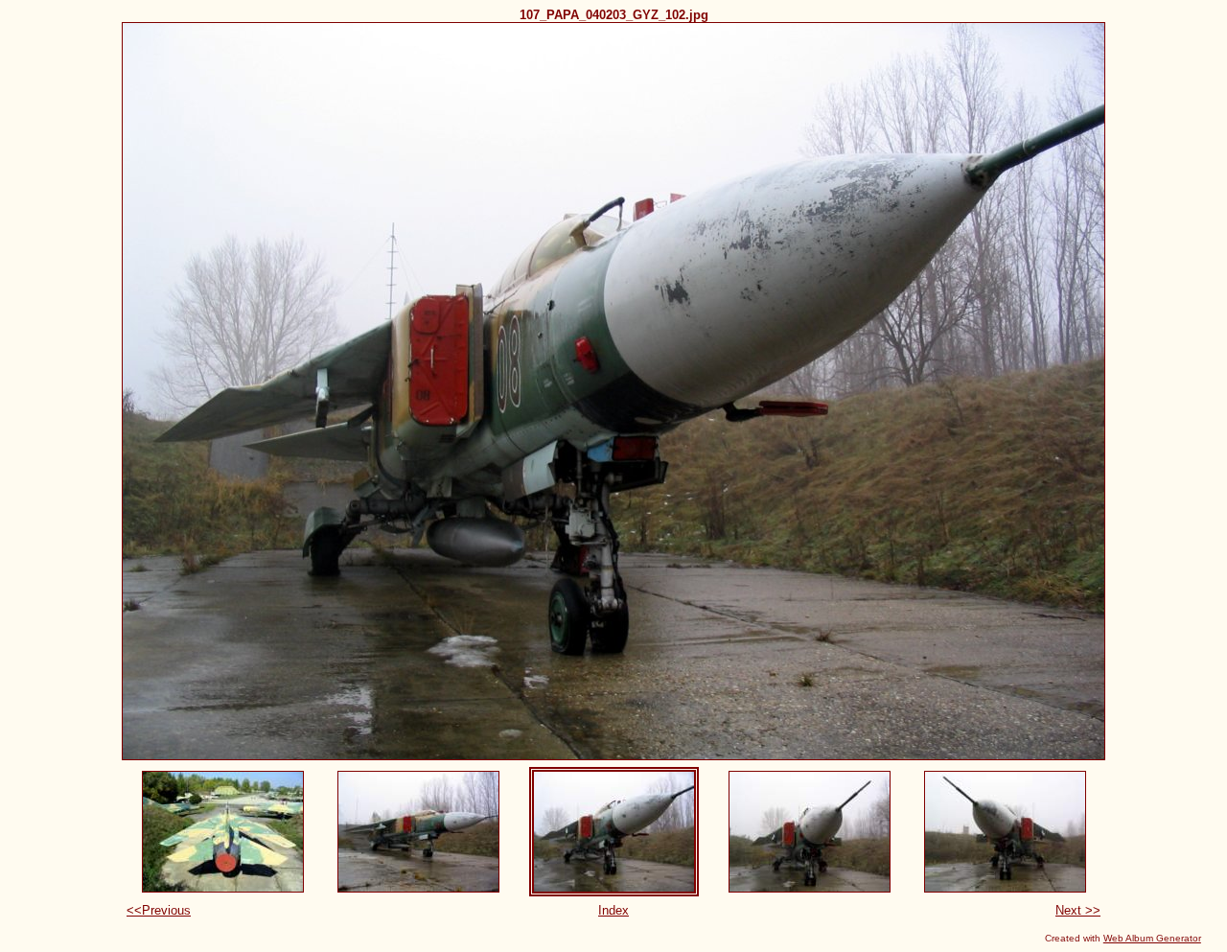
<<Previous (159, 910)
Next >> (1077, 910)
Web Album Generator (1152, 938)
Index (613, 910)
